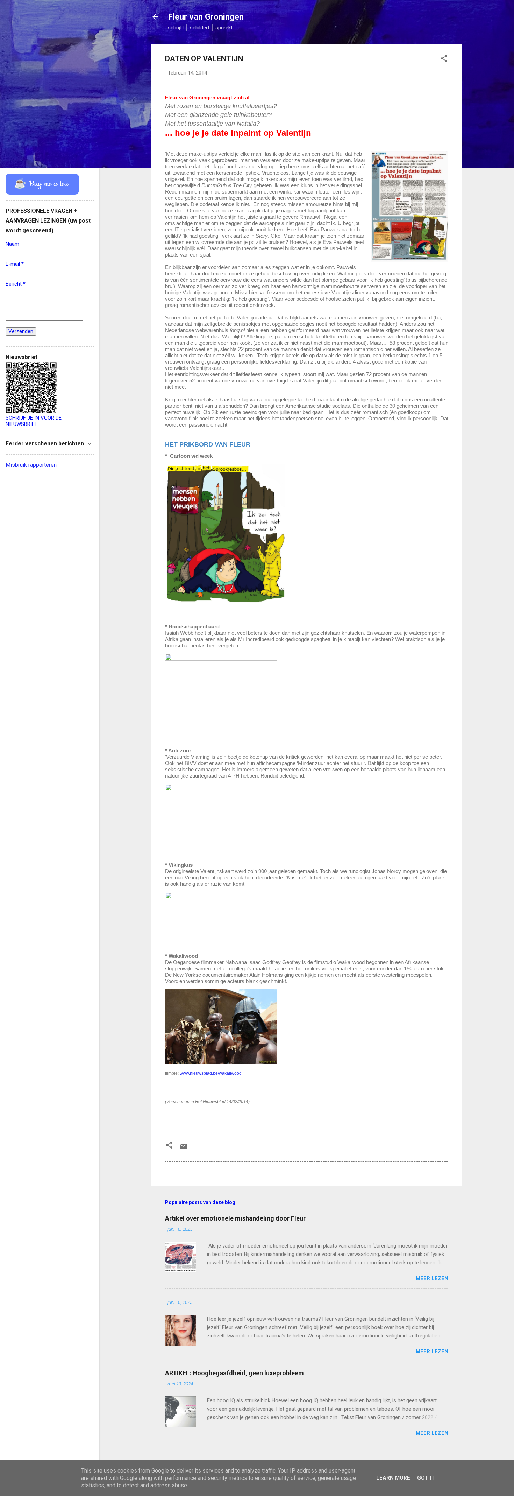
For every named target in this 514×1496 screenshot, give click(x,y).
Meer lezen (432, 1278)
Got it (426, 1478)
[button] (444, 59)
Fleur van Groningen (206, 17)
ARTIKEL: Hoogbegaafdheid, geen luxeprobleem (234, 1373)
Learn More (393, 1478)
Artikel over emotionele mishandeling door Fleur (235, 1218)
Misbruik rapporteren (31, 465)
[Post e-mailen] (183, 1149)
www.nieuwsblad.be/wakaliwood (211, 1073)
